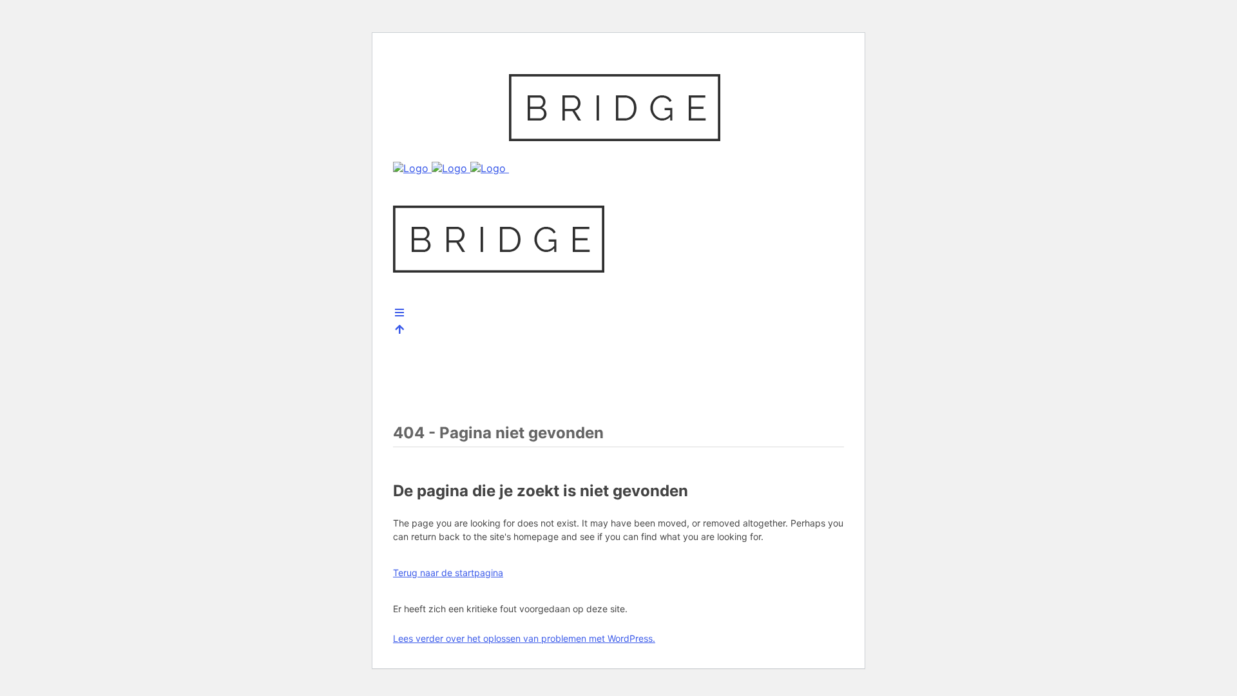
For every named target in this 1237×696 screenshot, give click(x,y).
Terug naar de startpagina (448, 572)
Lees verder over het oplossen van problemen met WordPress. (524, 638)
